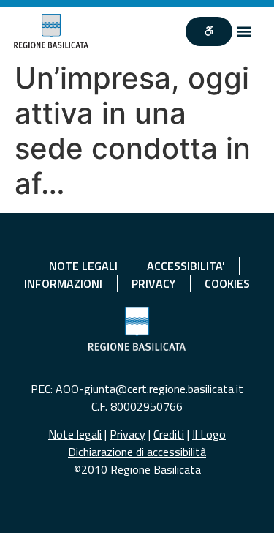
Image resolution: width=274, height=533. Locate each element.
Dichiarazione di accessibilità (137, 452)
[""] (209, 31)
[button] (244, 31)
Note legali (75, 434)
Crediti (168, 434)
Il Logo (209, 434)
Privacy (127, 434)
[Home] (51, 31)
